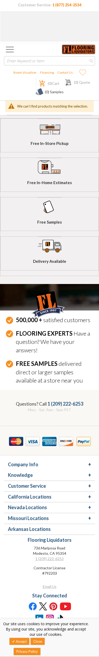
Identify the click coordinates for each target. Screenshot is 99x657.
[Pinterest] (53, 606)
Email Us (49, 586)
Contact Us (65, 72)
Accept (21, 641)
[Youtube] (65, 606)
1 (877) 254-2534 (66, 5)
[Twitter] (43, 606)
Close (37, 641)
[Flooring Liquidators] (78, 49)
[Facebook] (32, 606)
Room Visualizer (25, 72)
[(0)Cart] (39, 82)
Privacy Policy (27, 651)
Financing (47, 72)
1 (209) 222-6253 (65, 404)
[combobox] (49, 60)
